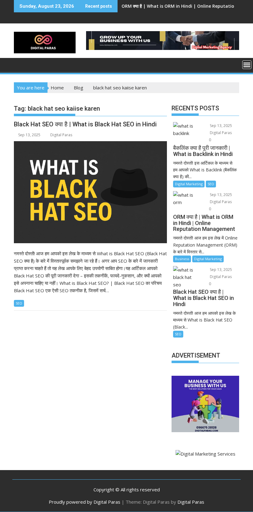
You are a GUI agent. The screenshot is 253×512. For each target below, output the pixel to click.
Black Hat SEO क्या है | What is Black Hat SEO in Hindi (177, 6)
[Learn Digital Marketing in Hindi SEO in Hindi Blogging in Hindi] (20, 64)
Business (182, 258)
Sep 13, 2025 (220, 125)
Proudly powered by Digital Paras (84, 502)
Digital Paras (61, 134)
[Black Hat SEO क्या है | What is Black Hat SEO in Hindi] (90, 192)
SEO (19, 303)
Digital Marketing (189, 184)
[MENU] (246, 64)
